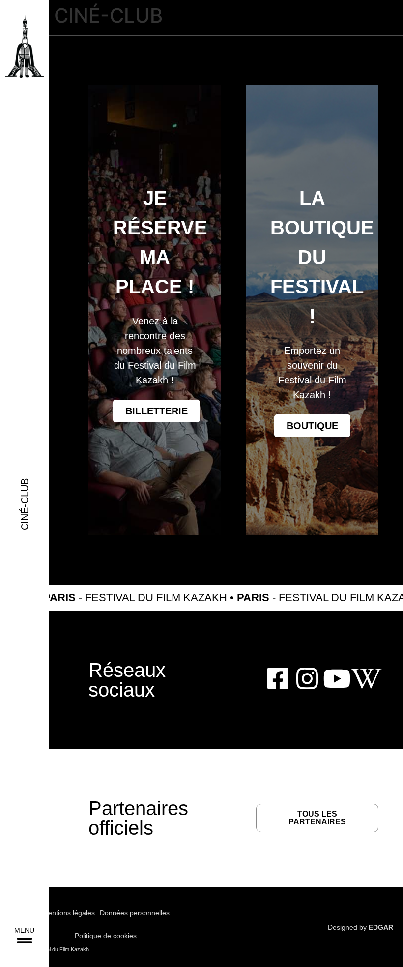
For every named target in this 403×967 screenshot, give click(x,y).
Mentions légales (68, 913)
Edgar (381, 927)
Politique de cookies (106, 935)
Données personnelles (135, 913)
